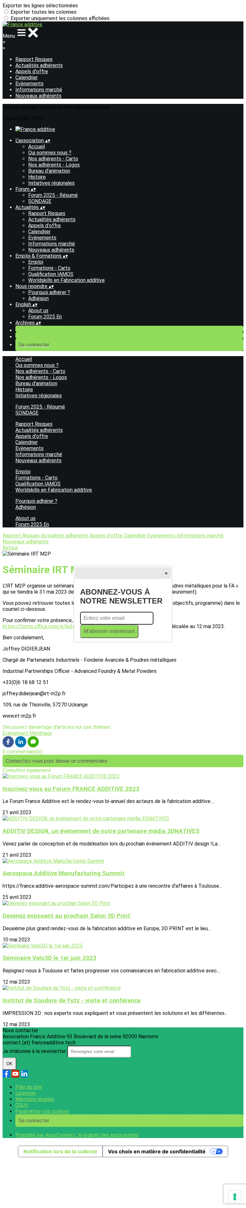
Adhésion (38, 298)
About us (38, 311)
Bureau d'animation (49, 171)
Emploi (35, 262)
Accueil (36, 147)
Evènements (29, 84)
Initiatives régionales (51, 183)
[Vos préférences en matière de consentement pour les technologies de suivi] (235, 1197)
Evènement (16, 733)
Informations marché (38, 90)
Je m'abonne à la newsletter (35, 1051)
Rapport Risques (34, 59)
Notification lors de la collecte (60, 1151)
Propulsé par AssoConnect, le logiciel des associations (76, 1135)
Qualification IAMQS (50, 274)
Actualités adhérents (39, 65)
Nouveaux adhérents (38, 96)
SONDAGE (39, 201)
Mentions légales (34, 1099)
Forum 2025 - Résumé (53, 195)
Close (166, 573)
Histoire (37, 177)
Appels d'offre (31, 71)
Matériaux (40, 733)
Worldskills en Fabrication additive (66, 280)
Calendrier (26, 77)
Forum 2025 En (45, 317)
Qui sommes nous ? (49, 153)
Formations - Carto (49, 268)
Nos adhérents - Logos (54, 165)
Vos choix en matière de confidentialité (157, 1151)
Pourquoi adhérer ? (49, 292)
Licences (25, 1093)
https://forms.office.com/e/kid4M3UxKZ (48, 626)
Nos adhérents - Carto (53, 159)
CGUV (21, 1105)
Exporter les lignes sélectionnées (40, 6)
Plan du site (28, 1087)
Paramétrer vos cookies (42, 1111)
